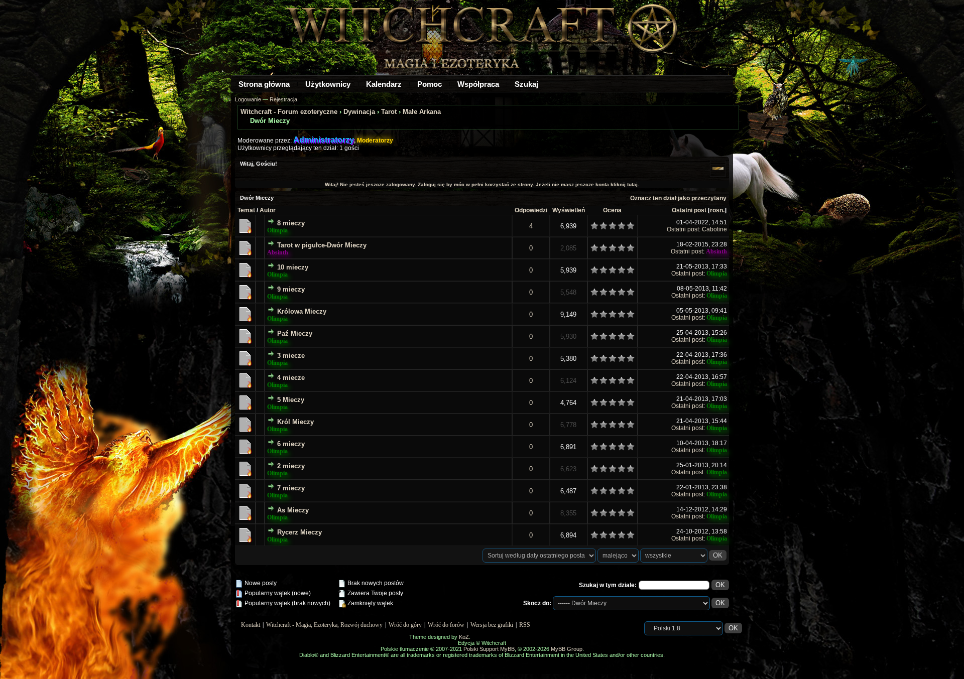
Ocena (612, 210)
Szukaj (526, 84)
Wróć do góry (405, 624)
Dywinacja (359, 111)
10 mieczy (292, 267)
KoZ (464, 637)
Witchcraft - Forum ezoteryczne (288, 111)
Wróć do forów (446, 624)
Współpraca (478, 84)
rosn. (717, 210)
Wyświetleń (568, 210)
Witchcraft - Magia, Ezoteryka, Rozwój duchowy (324, 624)
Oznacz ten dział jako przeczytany (678, 198)
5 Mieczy (290, 399)
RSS (524, 624)
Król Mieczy (295, 422)
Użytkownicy (327, 84)
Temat (246, 210)
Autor (268, 210)
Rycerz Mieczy (299, 532)
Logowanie (248, 99)
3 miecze (291, 355)
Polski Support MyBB (489, 649)
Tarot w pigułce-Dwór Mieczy (322, 245)
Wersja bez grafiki (491, 624)
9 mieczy (291, 289)
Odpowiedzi (531, 210)
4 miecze (291, 377)
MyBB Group (566, 649)
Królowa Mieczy (301, 311)
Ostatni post (689, 210)
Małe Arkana (422, 111)
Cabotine (714, 229)
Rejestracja (283, 99)
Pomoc (429, 84)
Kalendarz (384, 84)
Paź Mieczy (294, 333)
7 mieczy (291, 488)
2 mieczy (291, 466)
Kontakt (250, 624)
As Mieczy (293, 510)
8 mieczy (291, 223)
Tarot (389, 111)
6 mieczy (291, 444)
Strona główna (264, 84)
